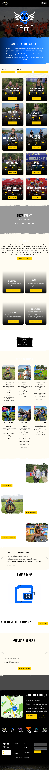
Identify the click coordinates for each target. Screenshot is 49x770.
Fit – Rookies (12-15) (36, 113)
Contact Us (5, 752)
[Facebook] (4, 744)
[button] (24, 342)
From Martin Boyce (24, 336)
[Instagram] (8, 744)
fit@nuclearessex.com (8, 532)
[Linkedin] (8, 747)
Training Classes (33, 493)
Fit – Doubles (12, 88)
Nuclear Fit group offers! (11, 658)
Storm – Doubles (12, 188)
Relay (36, 163)
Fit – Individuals (36, 88)
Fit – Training (12, 163)
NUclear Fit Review (24, 334)
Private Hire (6, 462)
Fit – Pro (12, 112)
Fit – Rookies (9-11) (12, 138)
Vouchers (5, 522)
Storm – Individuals (36, 188)
